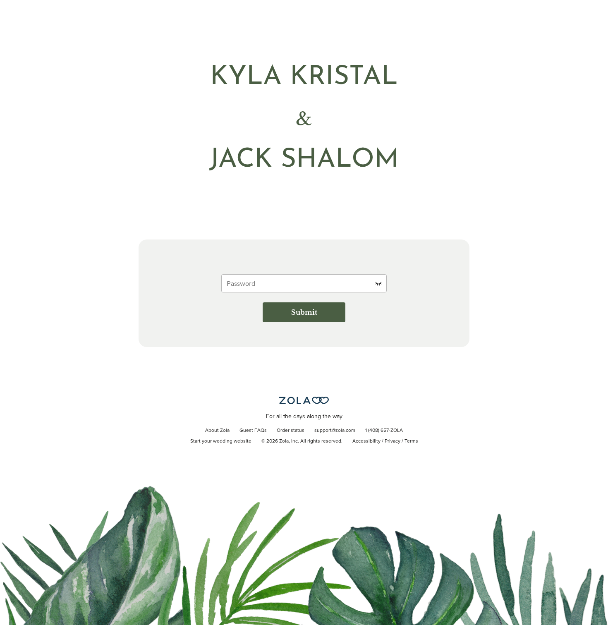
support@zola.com (334, 430)
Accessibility (366, 441)
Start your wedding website (220, 441)
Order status (290, 430)
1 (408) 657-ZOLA (384, 430)
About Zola (217, 430)
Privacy (392, 441)
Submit (304, 312)
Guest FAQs (253, 430)
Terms (411, 441)
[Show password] (378, 283)
